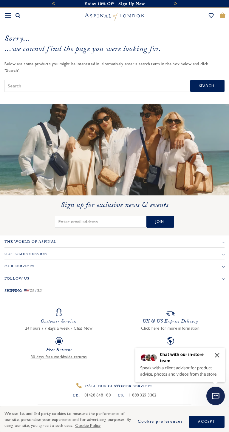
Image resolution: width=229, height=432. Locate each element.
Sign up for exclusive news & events (114, 206)
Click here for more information (170, 328)
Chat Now (83, 328)
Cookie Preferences (160, 421)
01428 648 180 (97, 395)
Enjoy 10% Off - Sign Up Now (114, 4)
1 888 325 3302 (143, 395)
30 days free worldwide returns (59, 357)
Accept (207, 421)
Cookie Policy (87, 425)
